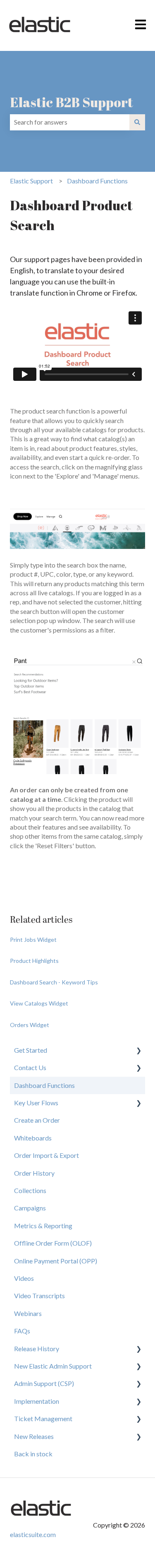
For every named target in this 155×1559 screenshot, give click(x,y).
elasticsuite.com (33, 1534)
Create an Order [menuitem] (37, 1120)
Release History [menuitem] (36, 1348)
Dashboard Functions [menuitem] (44, 1085)
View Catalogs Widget (39, 1003)
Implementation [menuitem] (36, 1401)
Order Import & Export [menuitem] (46, 1155)
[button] (138, 1050)
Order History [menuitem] (34, 1173)
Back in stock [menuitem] (33, 1454)
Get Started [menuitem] (30, 1050)
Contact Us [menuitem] (30, 1067)
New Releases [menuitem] (34, 1436)
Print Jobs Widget (33, 939)
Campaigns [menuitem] (30, 1208)
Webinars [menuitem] (28, 1313)
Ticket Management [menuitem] (43, 1418)
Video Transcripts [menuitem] (39, 1295)
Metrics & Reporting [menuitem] (43, 1225)
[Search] (137, 122)
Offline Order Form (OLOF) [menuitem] (53, 1243)
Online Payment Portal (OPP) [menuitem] (55, 1261)
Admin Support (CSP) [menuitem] (44, 1383)
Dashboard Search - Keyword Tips (54, 982)
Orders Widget (29, 1024)
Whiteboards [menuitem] (33, 1138)
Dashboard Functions (97, 181)
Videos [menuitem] (24, 1278)
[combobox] (69, 122)
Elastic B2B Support (71, 102)
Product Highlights (34, 960)
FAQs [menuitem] (22, 1331)
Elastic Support (31, 181)
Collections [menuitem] (30, 1190)
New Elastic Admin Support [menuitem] (53, 1366)
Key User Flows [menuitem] (36, 1103)
